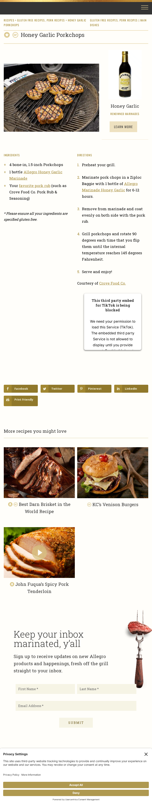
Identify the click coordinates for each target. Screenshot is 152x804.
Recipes (9, 20)
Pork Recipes (56, 20)
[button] (144, 8)
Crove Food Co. (112, 283)
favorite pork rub (34, 185)
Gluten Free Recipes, (32, 20)
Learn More (123, 126)
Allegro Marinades (21, 8)
